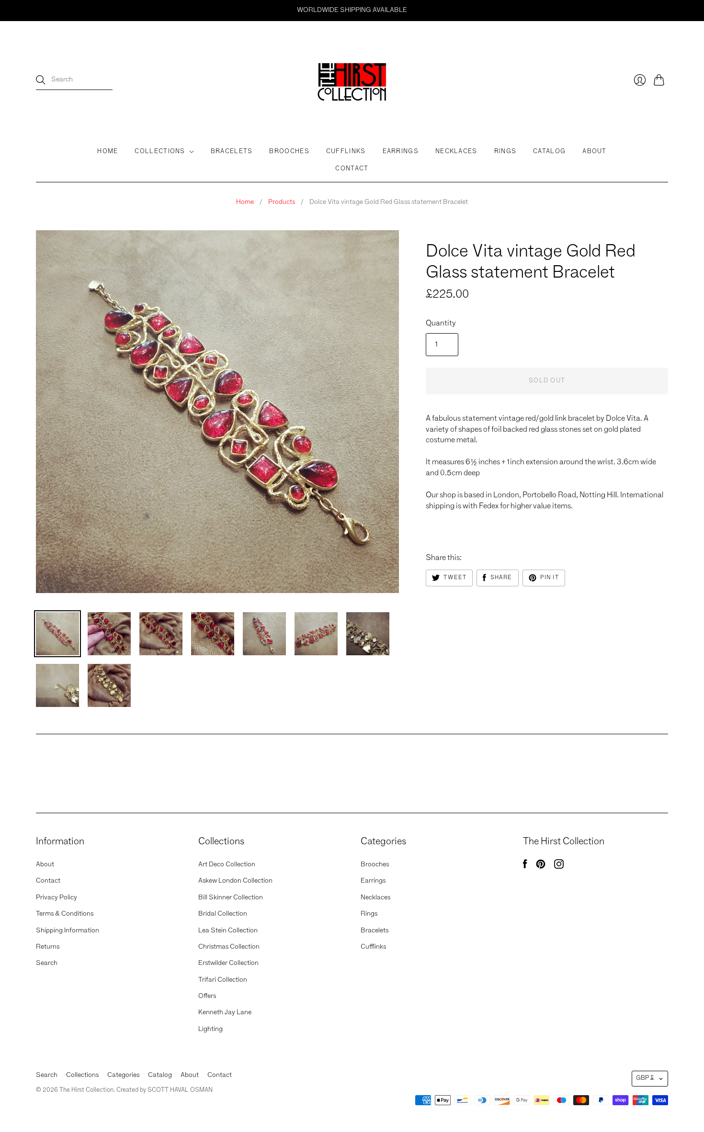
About (594, 151)
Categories (123, 1075)
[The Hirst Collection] (352, 80)
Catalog (549, 151)
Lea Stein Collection (228, 930)
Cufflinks (346, 151)
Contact (351, 169)
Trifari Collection (222, 979)
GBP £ (645, 1078)
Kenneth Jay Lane (224, 1012)
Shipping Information (67, 930)
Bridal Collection (222, 913)
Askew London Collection (235, 880)
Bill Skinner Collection (230, 897)
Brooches (289, 151)
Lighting (210, 1029)
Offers (207, 996)
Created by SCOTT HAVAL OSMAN (164, 1090)
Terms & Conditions (64, 913)
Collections (160, 151)
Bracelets (232, 151)
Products (281, 202)
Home (107, 151)
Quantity (441, 323)
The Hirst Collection (464, 234)
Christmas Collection (229, 946)
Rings (505, 151)
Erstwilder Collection (228, 963)
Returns (47, 946)
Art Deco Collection (226, 864)
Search (46, 963)
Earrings (401, 151)
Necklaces (456, 151)
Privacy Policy (56, 897)
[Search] (40, 80)
